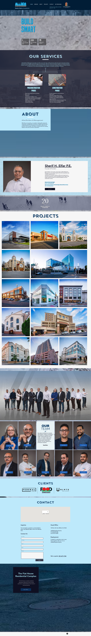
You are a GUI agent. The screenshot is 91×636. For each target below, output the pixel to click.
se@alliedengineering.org (56, 530)
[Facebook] (67, 633)
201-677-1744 (28, 529)
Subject (22, 547)
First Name (22, 536)
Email (22, 543)
